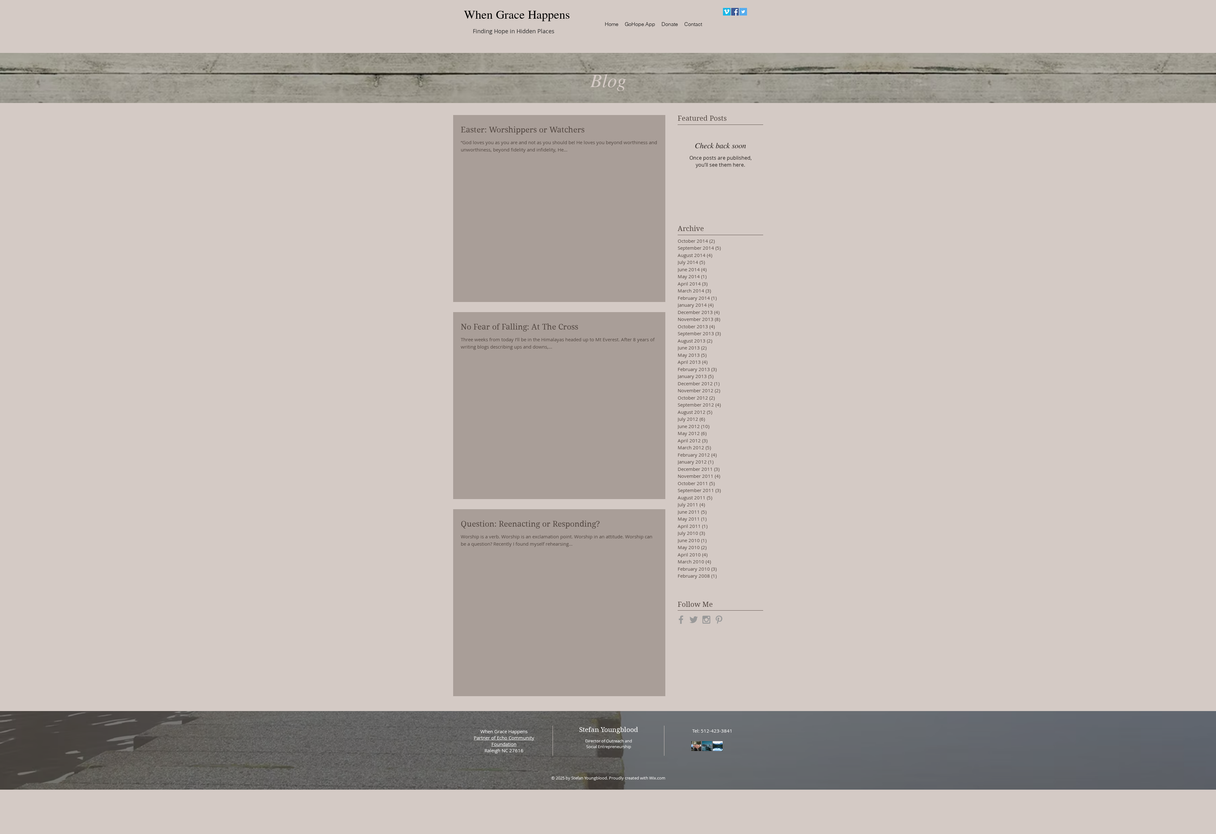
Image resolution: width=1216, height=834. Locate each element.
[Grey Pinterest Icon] (719, 619)
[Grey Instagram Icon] (706, 619)
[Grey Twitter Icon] (693, 619)
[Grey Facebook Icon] (681, 619)
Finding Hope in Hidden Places (513, 31)
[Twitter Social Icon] (743, 12)
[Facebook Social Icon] (735, 12)
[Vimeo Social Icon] (727, 12)
